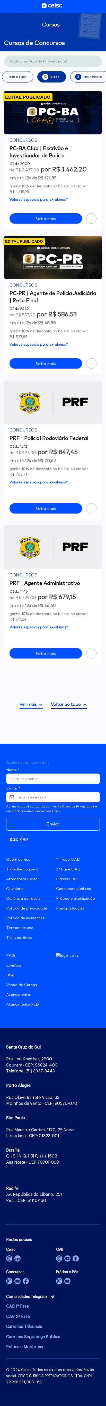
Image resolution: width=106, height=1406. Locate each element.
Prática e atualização (75, 898)
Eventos (13, 965)
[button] (17, 76)
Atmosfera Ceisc (21, 879)
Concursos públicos (73, 889)
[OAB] (59, 1258)
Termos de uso (19, 928)
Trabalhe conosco (22, 869)
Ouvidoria (15, 889)
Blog (10, 975)
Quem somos (18, 859)
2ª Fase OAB (68, 869)
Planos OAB (67, 879)
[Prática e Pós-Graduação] (59, 1281)
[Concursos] (9, 1281)
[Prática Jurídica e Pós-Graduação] (67, 1281)
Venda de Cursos (21, 985)
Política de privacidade (26, 908)
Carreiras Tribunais (24, 1327)
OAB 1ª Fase (17, 1306)
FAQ (10, 956)
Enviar (53, 824)
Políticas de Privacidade (75, 806)
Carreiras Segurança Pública (33, 1337)
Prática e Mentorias (24, 1347)
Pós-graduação (70, 908)
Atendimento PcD (22, 1004)
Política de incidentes (25, 918)
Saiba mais (46, 219)
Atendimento (18, 995)
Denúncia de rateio (23, 898)
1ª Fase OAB (68, 859)
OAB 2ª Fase (18, 1317)
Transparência (19, 938)
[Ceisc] (9, 1258)
